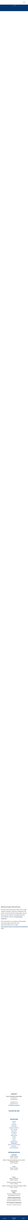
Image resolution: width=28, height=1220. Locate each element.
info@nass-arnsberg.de (14, 1105)
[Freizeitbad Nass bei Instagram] (15, 1114)
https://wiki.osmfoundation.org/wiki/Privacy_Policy (13, 1063)
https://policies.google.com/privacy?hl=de (11, 1009)
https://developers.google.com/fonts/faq (15, 1006)
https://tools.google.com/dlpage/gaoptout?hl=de (12, 904)
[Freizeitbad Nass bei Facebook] (12, 1114)
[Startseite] (9, 2)
